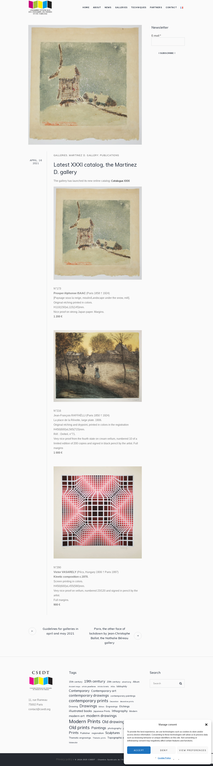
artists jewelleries (89, 687)
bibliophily (122, 686)
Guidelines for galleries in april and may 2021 (60, 631)
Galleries (61, 155)
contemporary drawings (89, 695)
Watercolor (73, 743)
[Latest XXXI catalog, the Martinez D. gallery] (85, 84)
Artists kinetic (103, 687)
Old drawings (114, 721)
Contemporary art (103, 691)
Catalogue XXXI (120, 180)
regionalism (98, 733)
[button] (206, 724)
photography (114, 728)
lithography (120, 711)
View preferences (192, 750)
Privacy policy (64, 759)
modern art (77, 716)
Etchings (124, 706)
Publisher (85, 733)
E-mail (156, 35)
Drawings (88, 706)
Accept (139, 750)
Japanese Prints (102, 711)
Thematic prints (99, 738)
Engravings (112, 706)
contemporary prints (88, 700)
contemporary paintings (122, 696)
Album (136, 681)
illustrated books (80, 711)
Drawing (73, 706)
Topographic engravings (121, 737)
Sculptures (112, 733)
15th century (75, 681)
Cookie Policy (164, 758)
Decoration (114, 701)
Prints (74, 733)
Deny (164, 750)
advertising (126, 682)
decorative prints (127, 701)
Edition (101, 707)
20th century (113, 681)
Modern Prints (85, 721)
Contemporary (79, 691)
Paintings (98, 728)
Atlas (113, 687)
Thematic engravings (80, 737)
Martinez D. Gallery (83, 155)
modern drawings (101, 715)
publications (109, 155)
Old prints (79, 727)
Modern (133, 711)
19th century (94, 681)
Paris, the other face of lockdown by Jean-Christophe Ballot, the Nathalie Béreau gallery (109, 636)
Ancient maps (74, 687)
